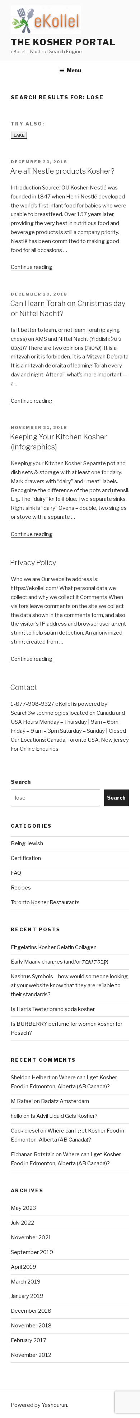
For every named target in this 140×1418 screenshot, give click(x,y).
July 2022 (22, 1223)
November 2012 (31, 1355)
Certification (26, 858)
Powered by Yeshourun (39, 1405)
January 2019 (27, 1296)
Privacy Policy (33, 562)
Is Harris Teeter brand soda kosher (53, 1009)
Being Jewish (27, 843)
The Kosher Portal (63, 42)
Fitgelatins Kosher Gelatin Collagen (54, 947)
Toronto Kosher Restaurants (45, 902)
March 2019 (26, 1282)
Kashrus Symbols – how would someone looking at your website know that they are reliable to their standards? (69, 985)
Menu (74, 70)
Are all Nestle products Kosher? (62, 171)
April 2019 (23, 1267)
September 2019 (32, 1252)
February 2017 (28, 1340)
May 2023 (23, 1208)
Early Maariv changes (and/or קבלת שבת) (59, 962)
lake (19, 135)
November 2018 (31, 1325)
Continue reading (31, 267)
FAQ (16, 873)
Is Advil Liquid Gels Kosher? (64, 1116)
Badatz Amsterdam (65, 1101)
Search (21, 782)
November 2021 (31, 1237)
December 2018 (31, 1311)
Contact (23, 687)
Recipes (21, 887)
